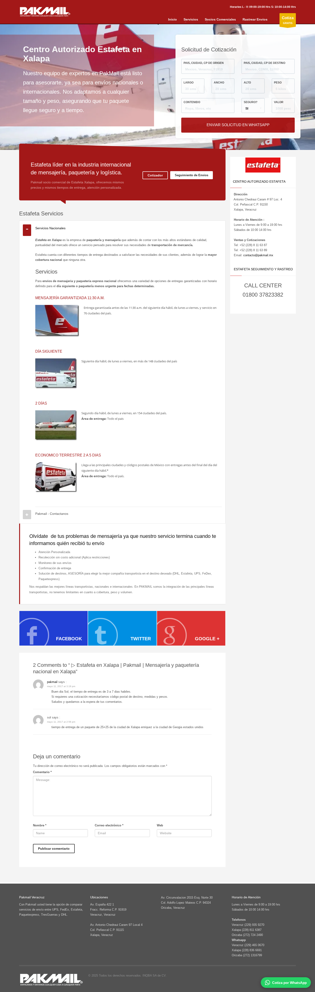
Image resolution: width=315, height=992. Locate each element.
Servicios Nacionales (50, 228)
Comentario (42, 772)
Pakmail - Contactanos (51, 513)
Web (160, 825)
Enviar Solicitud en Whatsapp (238, 125)
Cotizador (155, 175)
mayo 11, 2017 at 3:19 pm (61, 686)
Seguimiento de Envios (191, 175)
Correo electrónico (109, 825)
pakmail (52, 682)
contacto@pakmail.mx (258, 255)
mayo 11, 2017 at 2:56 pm (61, 722)
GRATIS (288, 20)
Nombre (39, 825)
